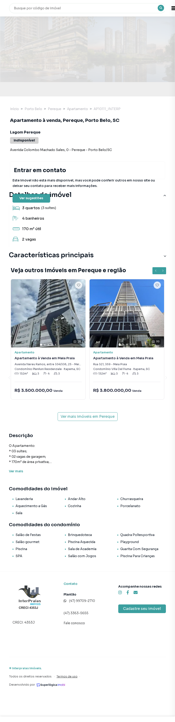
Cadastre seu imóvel (142, 608)
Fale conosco (74, 623)
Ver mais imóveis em (88, 416)
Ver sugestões (31, 198)
